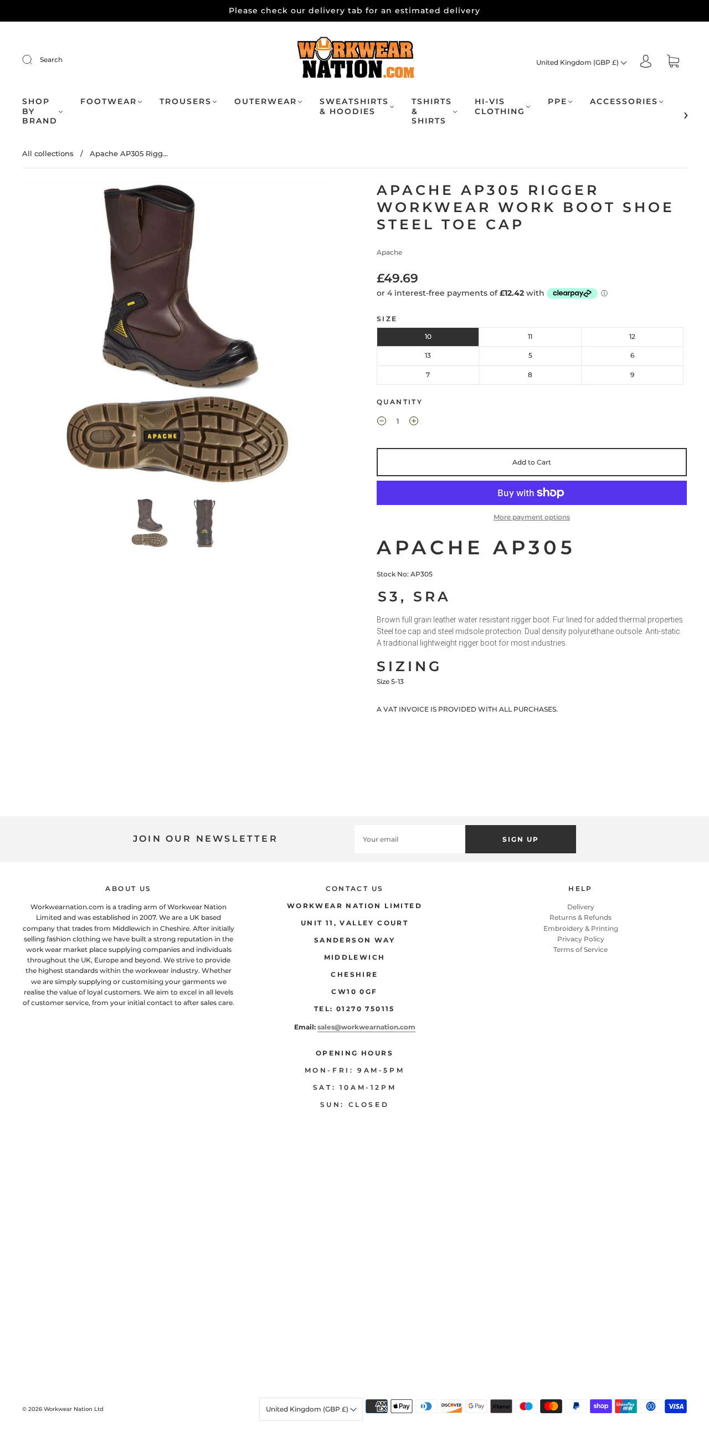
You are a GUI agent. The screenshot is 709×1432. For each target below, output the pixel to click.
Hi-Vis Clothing (500, 106)
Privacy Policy (580, 939)
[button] (54, 338)
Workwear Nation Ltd (74, 1409)
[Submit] (34, 60)
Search (51, 59)
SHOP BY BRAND (40, 111)
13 (428, 355)
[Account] (646, 62)
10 (428, 336)
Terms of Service (580, 949)
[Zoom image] (177, 338)
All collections (48, 153)
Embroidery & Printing (580, 928)
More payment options (532, 517)
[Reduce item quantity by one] (381, 422)
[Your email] (409, 839)
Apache (389, 252)
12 (632, 336)
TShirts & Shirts (432, 111)
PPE (557, 101)
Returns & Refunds (580, 917)
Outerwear (265, 101)
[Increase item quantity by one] (414, 422)
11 (530, 336)
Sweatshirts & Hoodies (354, 106)
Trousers (186, 101)
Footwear (108, 101)
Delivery (580, 907)
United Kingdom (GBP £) (578, 62)
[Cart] (673, 62)
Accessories (624, 101)
